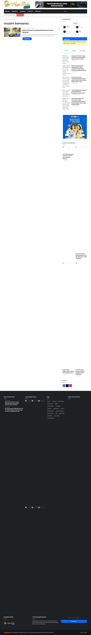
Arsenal (48, 401)
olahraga (22, 11)
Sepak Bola (49, 415)
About (85, 632)
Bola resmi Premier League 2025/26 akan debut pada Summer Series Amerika (78, 57)
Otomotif (30, 11)
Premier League (50, 413)
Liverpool (62, 408)
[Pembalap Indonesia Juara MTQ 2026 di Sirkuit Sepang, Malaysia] (68, 149)
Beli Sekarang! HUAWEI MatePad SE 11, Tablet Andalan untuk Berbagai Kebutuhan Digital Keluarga (78, 68)
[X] (35, 626)
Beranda (7, 11)
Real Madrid (61, 413)
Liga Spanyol (55, 408)
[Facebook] (33, 626)
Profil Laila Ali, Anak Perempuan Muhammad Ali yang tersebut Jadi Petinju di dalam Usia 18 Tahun (78, 79)
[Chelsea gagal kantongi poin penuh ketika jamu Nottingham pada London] (66, 93)
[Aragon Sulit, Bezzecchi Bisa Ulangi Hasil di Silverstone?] (68, 315)
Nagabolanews (8, 632)
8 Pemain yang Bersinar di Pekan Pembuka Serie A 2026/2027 (80, 372)
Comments (82, 50)
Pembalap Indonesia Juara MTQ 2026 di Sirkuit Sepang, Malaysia (68, 156)
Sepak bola (15, 11)
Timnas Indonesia (50, 418)
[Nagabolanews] (17, 4)
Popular (66, 50)
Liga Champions (50, 406)
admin (24, 28)
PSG (56, 413)
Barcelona (54, 401)
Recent (74, 50)
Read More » (27, 38)
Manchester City (50, 410)
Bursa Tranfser (61, 401)
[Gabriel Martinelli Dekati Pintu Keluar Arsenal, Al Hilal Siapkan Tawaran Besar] (35, 560)
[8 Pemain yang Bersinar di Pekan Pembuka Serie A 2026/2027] (81, 315)
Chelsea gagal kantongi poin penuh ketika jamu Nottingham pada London (79, 91)
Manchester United (60, 410)
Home (6, 19)
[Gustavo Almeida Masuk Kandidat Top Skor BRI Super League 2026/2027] (81, 199)
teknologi (38, 11)
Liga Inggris (58, 406)
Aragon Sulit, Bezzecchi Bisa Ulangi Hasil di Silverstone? (68, 371)
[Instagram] (36, 626)
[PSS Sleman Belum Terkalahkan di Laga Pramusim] (41, 560)
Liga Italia (49, 408)
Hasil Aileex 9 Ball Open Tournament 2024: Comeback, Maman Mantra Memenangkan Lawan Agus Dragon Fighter (78, 101)
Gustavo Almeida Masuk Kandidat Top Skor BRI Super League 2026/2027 (81, 256)
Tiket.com (75, 113)
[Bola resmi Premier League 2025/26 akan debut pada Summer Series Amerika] (66, 59)
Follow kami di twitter (74, 397)
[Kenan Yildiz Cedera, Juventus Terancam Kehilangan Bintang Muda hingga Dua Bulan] (28, 453)
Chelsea (56, 403)
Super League (56, 415)
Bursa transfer (50, 403)
